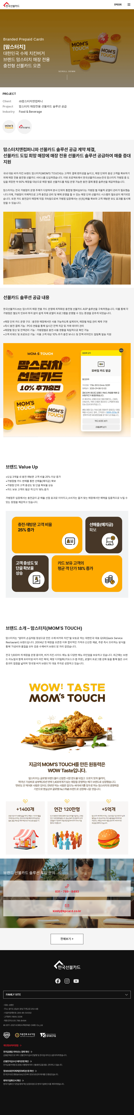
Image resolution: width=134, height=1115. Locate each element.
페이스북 (58, 981)
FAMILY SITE (13, 994)
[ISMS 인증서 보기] (6, 1035)
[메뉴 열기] (127, 5)
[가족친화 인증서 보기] (25, 1035)
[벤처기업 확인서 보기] (48, 1035)
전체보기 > (67, 939)
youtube (76, 981)
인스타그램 (67, 981)
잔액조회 (118, 4)
